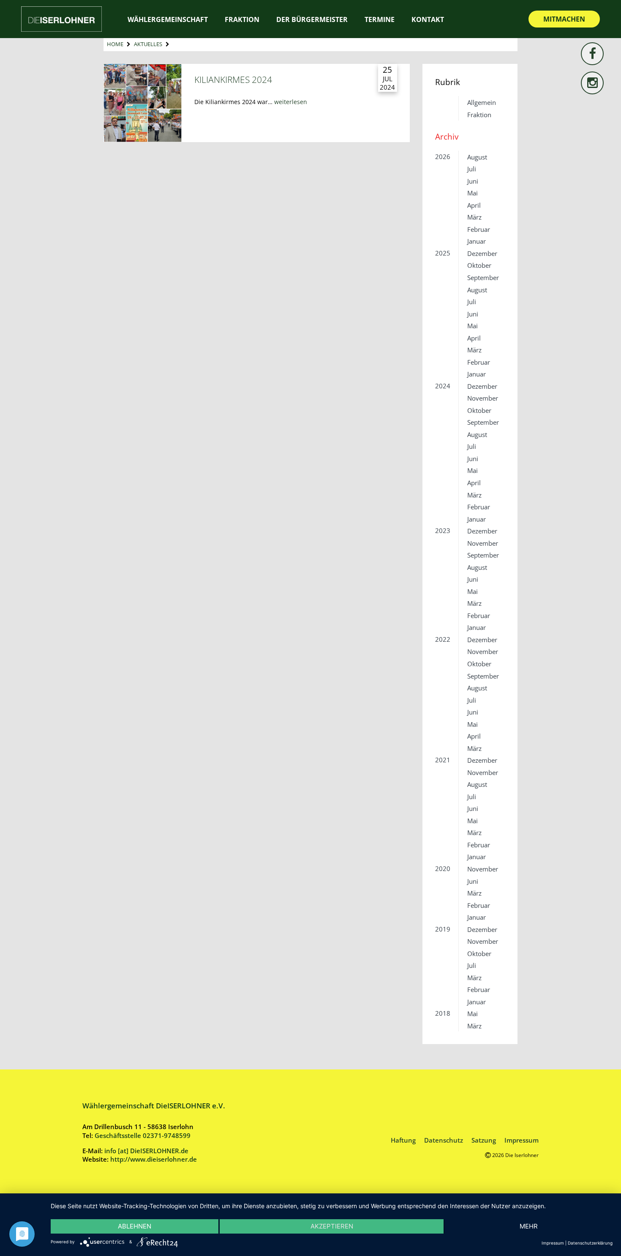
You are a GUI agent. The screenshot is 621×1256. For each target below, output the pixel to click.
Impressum (521, 1140)
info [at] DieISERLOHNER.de (146, 1150)
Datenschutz (443, 1140)
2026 (442, 156)
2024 (442, 386)
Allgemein (481, 102)
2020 (442, 868)
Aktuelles (148, 44)
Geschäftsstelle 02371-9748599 (143, 1135)
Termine (380, 19)
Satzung (483, 1140)
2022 (442, 639)
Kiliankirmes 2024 (233, 79)
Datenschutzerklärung (590, 1242)
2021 (442, 760)
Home (115, 44)
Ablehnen (134, 1226)
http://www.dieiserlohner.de (153, 1159)
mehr (529, 1226)
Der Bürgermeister (312, 19)
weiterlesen (290, 102)
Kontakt (427, 19)
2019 (442, 929)
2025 (442, 253)
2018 (442, 1013)
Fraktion (479, 114)
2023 (442, 530)
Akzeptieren (331, 1226)
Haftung (403, 1140)
